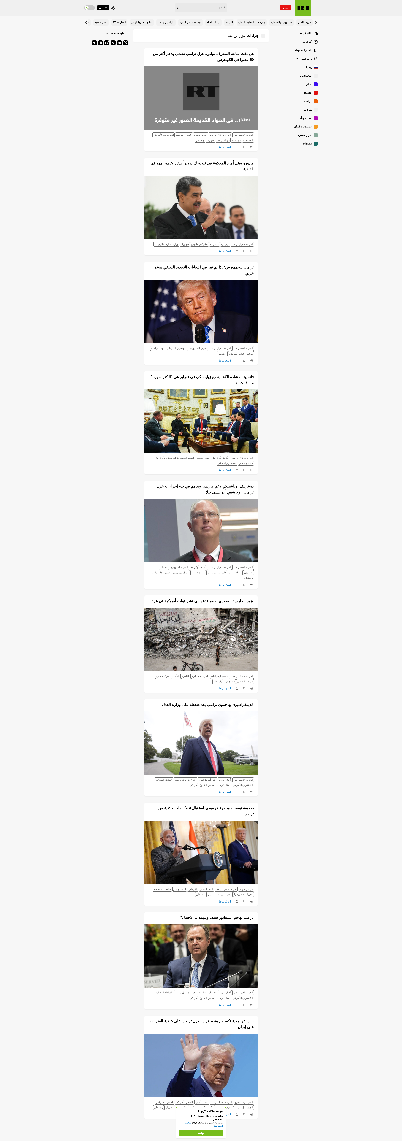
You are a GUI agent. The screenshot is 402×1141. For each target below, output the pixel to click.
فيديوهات (307, 143)
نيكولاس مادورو (199, 244)
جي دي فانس (246, 463)
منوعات (308, 109)
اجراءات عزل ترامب (220, 134)
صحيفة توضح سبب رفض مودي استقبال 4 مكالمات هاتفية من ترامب (206, 811)
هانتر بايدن (157, 572)
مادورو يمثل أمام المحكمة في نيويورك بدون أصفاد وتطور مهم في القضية (202, 166)
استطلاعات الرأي (303, 126)
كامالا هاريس (198, 572)
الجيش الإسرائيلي (220, 676)
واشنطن (200, 140)
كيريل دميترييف (181, 572)
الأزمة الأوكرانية (221, 458)
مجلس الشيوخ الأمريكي (202, 785)
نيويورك (185, 244)
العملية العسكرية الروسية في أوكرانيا (175, 458)
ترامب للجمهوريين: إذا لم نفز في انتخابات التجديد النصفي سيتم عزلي (204, 270)
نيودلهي (211, 894)
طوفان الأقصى (245, 681)
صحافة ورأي (305, 118)
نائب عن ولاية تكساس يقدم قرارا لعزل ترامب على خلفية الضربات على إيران (202, 1024)
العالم (309, 84)
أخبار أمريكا (225, 779)
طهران (210, 140)
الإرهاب (225, 244)
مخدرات (214, 244)
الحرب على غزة (200, 676)
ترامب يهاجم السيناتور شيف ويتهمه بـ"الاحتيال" (217, 917)
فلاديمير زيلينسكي (227, 463)
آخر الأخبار (306, 42)
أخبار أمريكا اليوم (207, 779)
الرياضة (308, 101)
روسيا (309, 67)
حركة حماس (162, 676)
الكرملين (192, 889)
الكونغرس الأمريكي (163, 134)
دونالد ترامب (223, 140)
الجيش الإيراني (245, 1107)
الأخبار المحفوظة (303, 50)
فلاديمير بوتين (225, 894)
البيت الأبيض (200, 134)
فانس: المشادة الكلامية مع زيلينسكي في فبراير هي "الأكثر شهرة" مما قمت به (202, 380)
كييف (167, 572)
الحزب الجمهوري (198, 348)
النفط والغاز (179, 889)
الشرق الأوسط (184, 134)
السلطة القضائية (163, 779)
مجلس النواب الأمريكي (241, 353)
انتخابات (164, 567)
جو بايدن (236, 140)
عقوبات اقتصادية (162, 889)
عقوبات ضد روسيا (243, 894)
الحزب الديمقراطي (243, 134)
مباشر (285, 7)
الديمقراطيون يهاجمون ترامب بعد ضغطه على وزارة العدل (208, 704)
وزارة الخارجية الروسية (166, 244)
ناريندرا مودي (246, 889)
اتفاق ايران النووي (243, 1102)
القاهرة (186, 676)
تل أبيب (176, 676)
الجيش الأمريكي (184, 1102)
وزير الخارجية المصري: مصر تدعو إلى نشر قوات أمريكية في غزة (203, 601)
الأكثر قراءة (306, 33)
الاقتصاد (308, 92)
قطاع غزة (230, 681)
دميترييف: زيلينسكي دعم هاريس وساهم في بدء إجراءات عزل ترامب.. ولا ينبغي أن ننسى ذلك (205, 489)
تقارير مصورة (305, 135)
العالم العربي (305, 75)
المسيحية (248, 140)
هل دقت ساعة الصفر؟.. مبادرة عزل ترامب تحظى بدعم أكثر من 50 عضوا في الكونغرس (203, 56)
